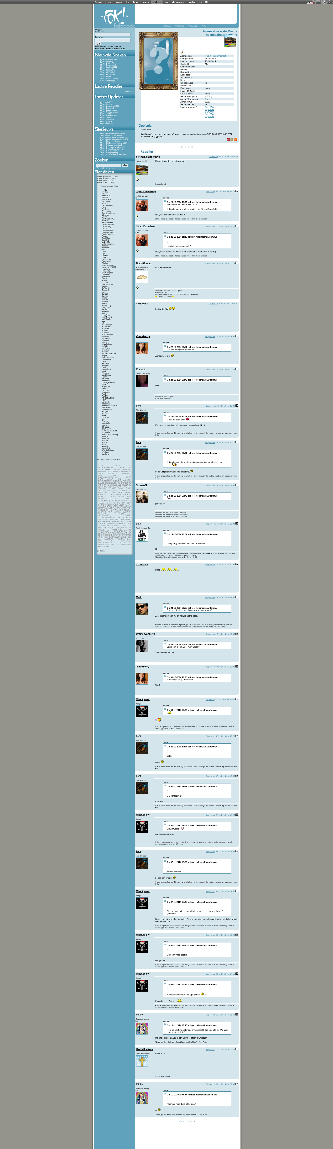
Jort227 (105, 294)
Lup (103, 321)
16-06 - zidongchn (107, 69)
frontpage (99, 2)
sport (110, 2)
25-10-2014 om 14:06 (225, 485)
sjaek (104, 415)
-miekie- (105, 192)
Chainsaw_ (106, 227)
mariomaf (105, 333)
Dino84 (105, 252)
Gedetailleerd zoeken (105, 168)
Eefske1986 (106, 259)
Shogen (105, 413)
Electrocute (106, 261)
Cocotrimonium (108, 230)
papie (104, 361)
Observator (106, 360)
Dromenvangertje (145, 634)
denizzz (105, 246)
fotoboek (157, 2)
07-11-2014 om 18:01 (225, 891)
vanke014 (106, 448)
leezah (104, 309)
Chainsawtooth (108, 225)
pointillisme (106, 375)
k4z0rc (104, 304)
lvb (103, 323)
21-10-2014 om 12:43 (225, 226)
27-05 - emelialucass (108, 73)
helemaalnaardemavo (221, 34)
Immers (105, 282)
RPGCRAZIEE (108, 398)
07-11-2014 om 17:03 (225, 815)
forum (135, 2)
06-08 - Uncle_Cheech (109, 63)
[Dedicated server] (310, 2)
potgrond (105, 379)
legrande (105, 311)
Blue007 (105, 217)
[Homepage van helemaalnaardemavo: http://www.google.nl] (182, 54)
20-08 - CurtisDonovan (109, 112)
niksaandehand (108, 358)
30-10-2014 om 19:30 (225, 667)
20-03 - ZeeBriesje (107, 81)
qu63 (104, 385)
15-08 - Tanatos (106, 118)
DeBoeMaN (106, 242)
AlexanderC (106, 202)
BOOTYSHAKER (108, 219)
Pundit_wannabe (108, 383)
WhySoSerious (108, 450)
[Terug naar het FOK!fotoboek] (169, 26)
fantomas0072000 (109, 267)
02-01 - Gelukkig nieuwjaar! (111, 135)
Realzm (105, 388)
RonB (104, 394)
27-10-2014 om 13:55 (225, 634)
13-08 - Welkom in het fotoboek (112, 133)
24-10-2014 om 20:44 (225, 369)
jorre (103, 292)
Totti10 (104, 442)
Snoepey (105, 417)
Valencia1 (105, 446)
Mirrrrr (104, 342)
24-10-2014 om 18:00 (225, 336)
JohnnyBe (106, 290)
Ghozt (104, 279)
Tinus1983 (106, 439)
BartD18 (105, 209)
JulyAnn (105, 296)
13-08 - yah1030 (106, 122)
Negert (104, 356)
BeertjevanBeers (108, 213)
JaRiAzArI (106, 288)
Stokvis (105, 421)
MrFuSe (105, 346)
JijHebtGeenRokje (146, 191)
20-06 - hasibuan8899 (108, 67)
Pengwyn (105, 363)
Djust (104, 254)
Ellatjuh (105, 263)
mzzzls (105, 352)
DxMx (104, 257)
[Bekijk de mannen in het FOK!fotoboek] (181, 26)
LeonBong (106, 315)
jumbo (104, 298)
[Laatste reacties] (114, 89)
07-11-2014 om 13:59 (225, 776)
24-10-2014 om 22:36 (225, 406)
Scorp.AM (141, 485)
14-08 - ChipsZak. (107, 120)
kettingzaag (106, 306)
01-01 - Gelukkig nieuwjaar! (111, 145)
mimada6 (105, 340)
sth (103, 419)
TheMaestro (107, 429)
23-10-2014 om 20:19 (225, 263)
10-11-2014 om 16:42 (225, 1015)
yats (138, 523)
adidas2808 (106, 200)
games (119, 2)
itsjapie (105, 286)
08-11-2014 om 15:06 (225, 935)
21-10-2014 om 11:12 (225, 192)
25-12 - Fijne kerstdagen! (110, 141)
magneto (105, 329)
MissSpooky (143, 699)
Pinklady (105, 365)
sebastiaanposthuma (110, 406)
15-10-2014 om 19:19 (228, 156)
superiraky (106, 423)
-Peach (105, 194)
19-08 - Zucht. (105, 114)
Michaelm (106, 338)
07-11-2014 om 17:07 (225, 852)
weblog (145, 2)
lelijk (103, 313)
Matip (139, 597)
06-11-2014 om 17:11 (225, 699)
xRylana (105, 452)
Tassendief (142, 564)
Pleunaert (105, 373)
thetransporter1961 (109, 431)
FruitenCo (106, 271)
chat (166, 2)
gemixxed (106, 277)
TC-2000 (105, 427)
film (127, 2)
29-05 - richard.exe (107, 71)
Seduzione (106, 408)
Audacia (105, 203)
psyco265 (106, 381)
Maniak (105, 331)
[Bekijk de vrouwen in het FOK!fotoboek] (194, 26)
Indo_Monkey (107, 284)
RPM (104, 400)
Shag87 (105, 412)
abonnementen (178, 2)
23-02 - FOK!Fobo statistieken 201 (114, 137)
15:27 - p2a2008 (106, 102)
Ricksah (105, 390)
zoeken (192, 2)
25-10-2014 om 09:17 (225, 442)
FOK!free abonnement (215, 56)
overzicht (130, 91)
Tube (104, 444)
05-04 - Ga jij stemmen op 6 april (113, 155)
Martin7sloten (107, 334)
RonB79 (105, 396)
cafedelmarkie (107, 223)
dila (103, 250)
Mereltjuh (105, 336)
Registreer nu (115, 46)
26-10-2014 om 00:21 (225, 565)
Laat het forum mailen (115, 48)
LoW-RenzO (107, 317)
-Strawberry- (143, 336)
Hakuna (105, 281)
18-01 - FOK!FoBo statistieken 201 (114, 139)
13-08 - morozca (106, 61)
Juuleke (105, 302)
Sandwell (105, 402)
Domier (105, 255)
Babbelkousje (107, 205)
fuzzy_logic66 (107, 273)
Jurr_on (105, 300)
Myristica (105, 350)
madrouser (106, 327)
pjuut (104, 371)
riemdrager (106, 392)
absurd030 (106, 196)
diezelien (105, 248)
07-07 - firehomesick (108, 65)
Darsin (104, 236)
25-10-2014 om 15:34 (225, 524)
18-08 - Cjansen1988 (108, 59)
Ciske (104, 228)
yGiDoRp (105, 454)
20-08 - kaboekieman (108, 110)
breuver (105, 221)
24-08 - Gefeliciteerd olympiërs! (112, 149)
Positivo (105, 377)
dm (200, 2)
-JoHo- (104, 190)
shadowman (107, 410)
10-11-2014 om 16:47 (225, 1049)
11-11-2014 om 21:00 (225, 1084)
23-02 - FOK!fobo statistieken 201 (113, 143)
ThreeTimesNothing (110, 435)
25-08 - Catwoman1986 (109, 106)
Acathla (105, 198)
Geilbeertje (106, 275)
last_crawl (106, 307)
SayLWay (209, 107)
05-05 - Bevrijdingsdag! (109, 153)
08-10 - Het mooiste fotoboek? (112, 147)
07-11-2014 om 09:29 (225, 736)
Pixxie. (139, 1014)
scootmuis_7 (107, 404)
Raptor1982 (106, 386)
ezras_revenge (108, 265)
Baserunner (106, 211)
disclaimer (101, 551)
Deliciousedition (108, 244)
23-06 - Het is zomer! (108, 151)
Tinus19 (105, 437)
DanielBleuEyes (108, 234)
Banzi (104, 207)
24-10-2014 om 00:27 (228, 303)
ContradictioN (107, 232)
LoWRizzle (106, 319)
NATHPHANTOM (109, 354)
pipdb (104, 367)
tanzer (104, 425)
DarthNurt (106, 238)
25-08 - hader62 (106, 104)
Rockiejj (140, 369)
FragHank (106, 269)
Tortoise (105, 440)
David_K (105, 240)
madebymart (107, 325)
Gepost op (213, 156)
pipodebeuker (107, 369)
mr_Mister (106, 348)
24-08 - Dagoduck (107, 108)
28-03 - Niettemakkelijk (109, 79)
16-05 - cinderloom (107, 75)
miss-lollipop (107, 344)
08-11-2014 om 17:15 (225, 974)
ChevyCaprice (144, 263)
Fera (138, 405)
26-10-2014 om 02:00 (225, 597)
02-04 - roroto (105, 77)
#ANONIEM (142, 303)
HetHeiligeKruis (144, 1049)
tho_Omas (106, 433)
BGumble (105, 215)
